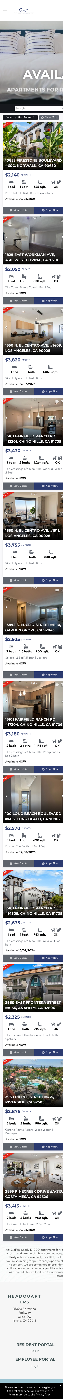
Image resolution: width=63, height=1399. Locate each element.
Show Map (51, 117)
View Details (20, 210)
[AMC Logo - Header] (24, 9)
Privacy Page (43, 1394)
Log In (35, 1350)
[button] (20, 117)
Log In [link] (35, 1366)
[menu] (5, 9)
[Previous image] (6, 143)
